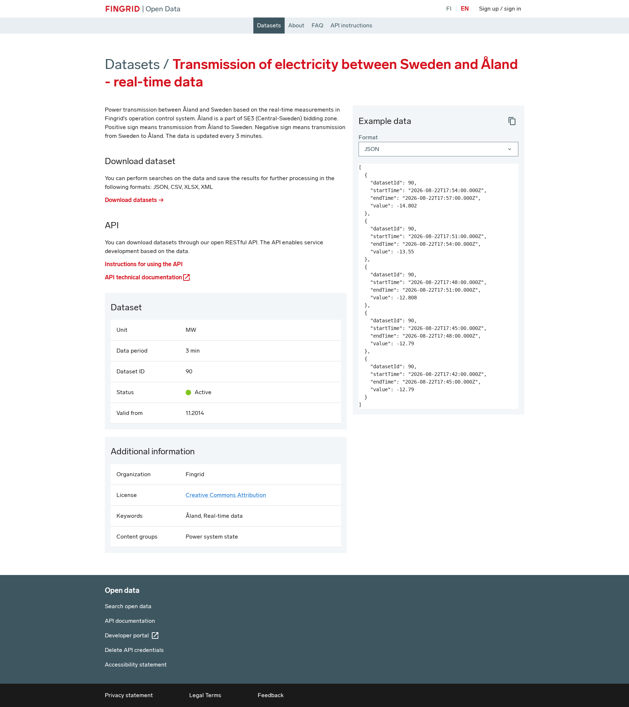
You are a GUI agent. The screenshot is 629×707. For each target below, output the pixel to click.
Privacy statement (129, 695)
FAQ (317, 25)
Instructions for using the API (144, 264)
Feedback (271, 695)
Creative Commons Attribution (226, 495)
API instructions (351, 25)
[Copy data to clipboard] (512, 121)
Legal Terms (205, 695)
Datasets (269, 25)
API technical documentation (143, 277)
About (296, 25)
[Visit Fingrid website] (123, 8)
